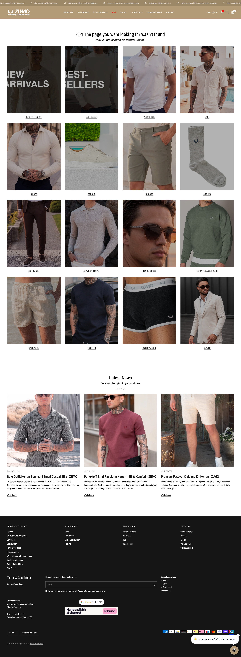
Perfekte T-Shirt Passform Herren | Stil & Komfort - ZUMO (120, 476)
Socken (207, 194)
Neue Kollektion (34, 117)
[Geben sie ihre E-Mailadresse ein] (154, 584)
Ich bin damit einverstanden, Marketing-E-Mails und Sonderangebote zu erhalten (76, 591)
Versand (10, 531)
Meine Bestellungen (72, 539)
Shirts (34, 194)
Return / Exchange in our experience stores (73, 3)
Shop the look (128, 543)
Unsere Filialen (154, 12)
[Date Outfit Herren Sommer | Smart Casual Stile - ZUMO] (43, 430)
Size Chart (11, 568)
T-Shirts (92, 348)
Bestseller (83, 12)
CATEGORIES (129, 526)
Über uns (183, 535)
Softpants (33, 271)
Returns (68, 543)
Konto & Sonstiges (14, 547)
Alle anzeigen (120, 388)
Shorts (149, 194)
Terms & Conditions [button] (15, 584)
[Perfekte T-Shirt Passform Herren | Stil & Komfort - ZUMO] (120, 430)
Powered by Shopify (36, 643)
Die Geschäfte (185, 543)
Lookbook (135, 12)
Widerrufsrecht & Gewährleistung (19, 555)
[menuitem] (69, 12)
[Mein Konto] (222, 12)
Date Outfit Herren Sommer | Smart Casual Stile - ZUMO (42, 476)
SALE (114, 12)
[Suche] (227, 12)
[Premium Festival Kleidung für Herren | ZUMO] (197, 430)
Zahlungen (11, 539)
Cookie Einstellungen (15, 560)
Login (67, 531)
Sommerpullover (91, 271)
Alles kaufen (99, 12)
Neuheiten (68, 12)
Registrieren (69, 535)
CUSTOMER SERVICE (17, 526)
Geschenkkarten (186, 531)
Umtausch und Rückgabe (16, 535)
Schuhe (91, 194)
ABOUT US (185, 526)
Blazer (207, 348)
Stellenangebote (186, 547)
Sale (207, 117)
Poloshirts (149, 117)
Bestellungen (12, 543)
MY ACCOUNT (71, 526)
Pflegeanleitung (13, 551)
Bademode (34, 348)
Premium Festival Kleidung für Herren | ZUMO (190, 476)
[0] (232, 12)
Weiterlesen (12, 495)
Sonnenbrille (149, 271)
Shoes (123, 12)
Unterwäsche (149, 348)
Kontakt (170, 12)
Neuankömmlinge (129, 531)
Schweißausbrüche (207, 271)
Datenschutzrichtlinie (15, 564)
